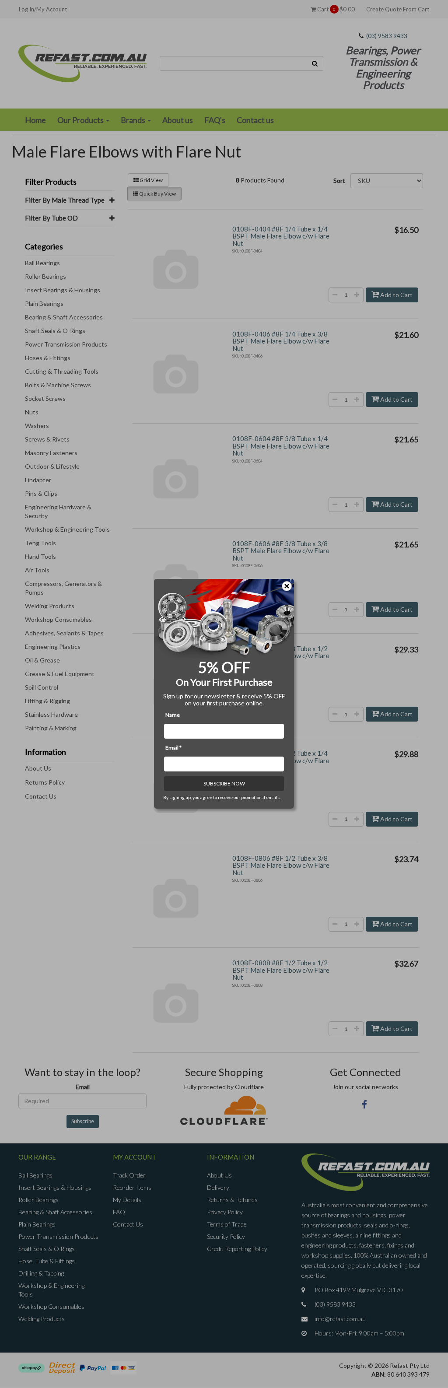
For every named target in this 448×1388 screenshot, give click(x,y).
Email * (173, 748)
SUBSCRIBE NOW (224, 784)
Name (172, 715)
